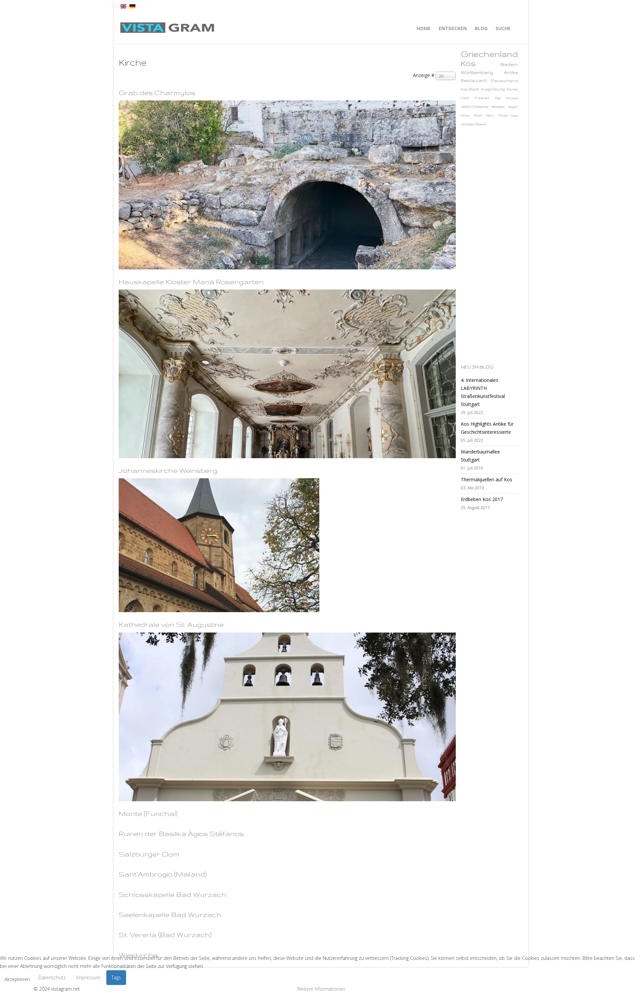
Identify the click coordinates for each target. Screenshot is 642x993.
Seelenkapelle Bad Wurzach (170, 914)
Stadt (478, 115)
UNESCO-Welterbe (474, 106)
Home (424, 28)
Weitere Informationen (321, 989)
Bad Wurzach (506, 98)
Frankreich (482, 98)
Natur (490, 115)
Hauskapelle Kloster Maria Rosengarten (191, 281)
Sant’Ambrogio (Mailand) (163, 874)
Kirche (465, 115)
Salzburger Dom (149, 854)
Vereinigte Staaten (474, 124)
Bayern (513, 106)
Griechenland (489, 54)
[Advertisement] (487, 245)
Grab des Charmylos (157, 92)
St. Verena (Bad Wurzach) (165, 934)
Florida (512, 89)
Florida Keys (508, 115)
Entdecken (453, 28)
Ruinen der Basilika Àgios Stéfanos (181, 833)
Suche (503, 28)
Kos (468, 63)
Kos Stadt (470, 89)
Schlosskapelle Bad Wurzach (172, 894)
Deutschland (504, 81)
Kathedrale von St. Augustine (171, 624)
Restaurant (474, 80)
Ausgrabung (493, 89)
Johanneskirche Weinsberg (168, 470)
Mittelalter (498, 106)
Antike (511, 72)
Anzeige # (423, 75)
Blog (481, 28)
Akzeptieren (17, 979)
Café (465, 98)
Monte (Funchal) (148, 813)
